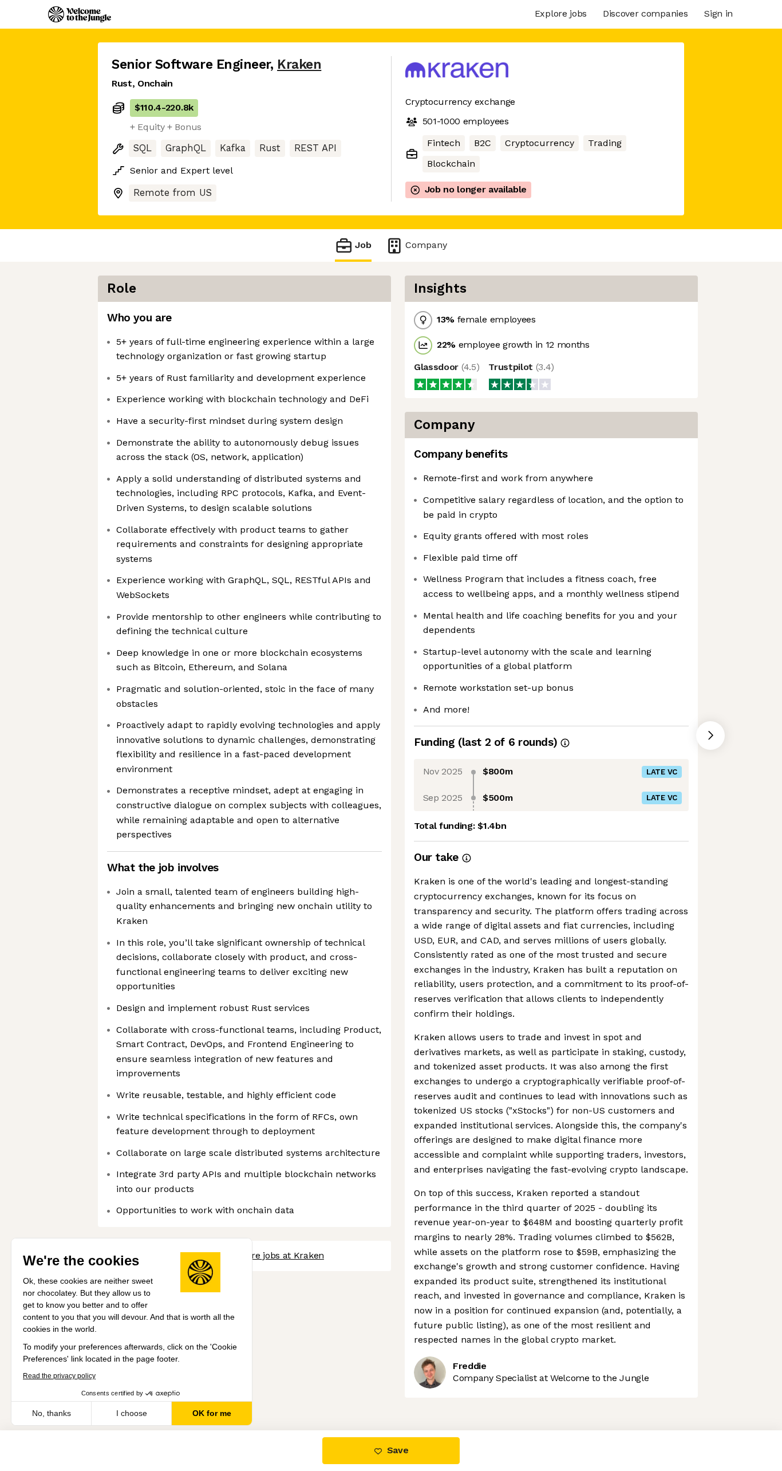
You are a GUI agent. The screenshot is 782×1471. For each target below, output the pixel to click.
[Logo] (79, 14)
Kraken (299, 64)
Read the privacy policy (59, 1376)
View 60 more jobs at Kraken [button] (263, 1255)
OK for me (211, 1413)
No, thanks (51, 1413)
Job (363, 244)
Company (426, 244)
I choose (131, 1413)
